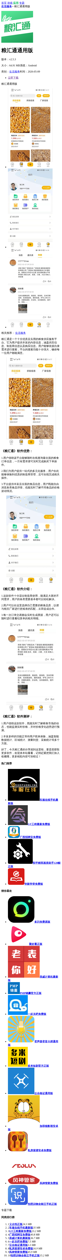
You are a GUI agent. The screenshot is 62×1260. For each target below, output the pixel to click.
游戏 (10, 2)
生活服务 (6, 6)
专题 (21, 2)
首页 (4, 2)
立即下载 (13, 77)
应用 (16, 2)
